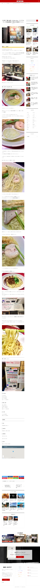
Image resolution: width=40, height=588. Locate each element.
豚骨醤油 (34, 124)
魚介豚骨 (28, 127)
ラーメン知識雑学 (20, 572)
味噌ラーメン (28, 117)
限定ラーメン (20, 576)
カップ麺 (28, 114)
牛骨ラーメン (28, 124)
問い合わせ (6, 579)
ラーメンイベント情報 (20, 570)
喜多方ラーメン (34, 117)
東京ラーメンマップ (20, 574)
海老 (27, 122)
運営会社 (30, 575)
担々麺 (33, 119)
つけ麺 (27, 112)
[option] (8, 538)
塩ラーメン (28, 119)
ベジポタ (34, 114)
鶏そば (33, 127)
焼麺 (33, 122)
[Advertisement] (20, 13)
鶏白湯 (27, 129)
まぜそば (34, 112)
